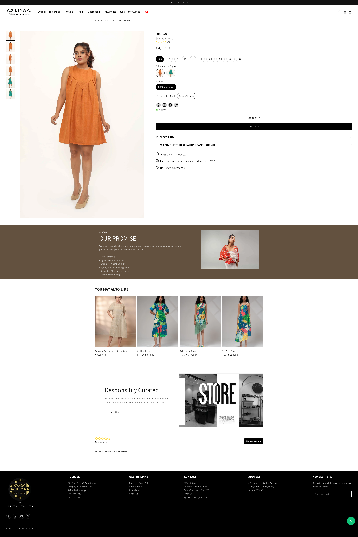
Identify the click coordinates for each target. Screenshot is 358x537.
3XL (220, 59)
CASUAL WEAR (109, 20)
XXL (210, 59)
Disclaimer (134, 490)
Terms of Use (74, 497)
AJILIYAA (15, 528)
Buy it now (253, 126)
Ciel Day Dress (143, 351)
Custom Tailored (186, 96)
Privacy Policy (74, 493)
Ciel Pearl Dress (229, 351)
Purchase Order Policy (139, 483)
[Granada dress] (82, 124)
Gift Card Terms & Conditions (82, 483)
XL (201, 59)
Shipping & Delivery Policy (80, 486)
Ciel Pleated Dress (188, 351)
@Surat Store (190, 483)
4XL (230, 59)
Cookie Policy (135, 486)
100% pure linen (166, 86)
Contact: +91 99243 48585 (196, 486)
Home (97, 20)
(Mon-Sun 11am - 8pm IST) (196, 490)
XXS (160, 59)
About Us (133, 493)
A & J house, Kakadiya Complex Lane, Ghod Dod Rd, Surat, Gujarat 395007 (263, 487)
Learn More (114, 412)
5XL (240, 59)
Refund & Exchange (77, 490)
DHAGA (161, 33)
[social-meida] (8, 516)
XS (169, 59)
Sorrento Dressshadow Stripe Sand (111, 351)
